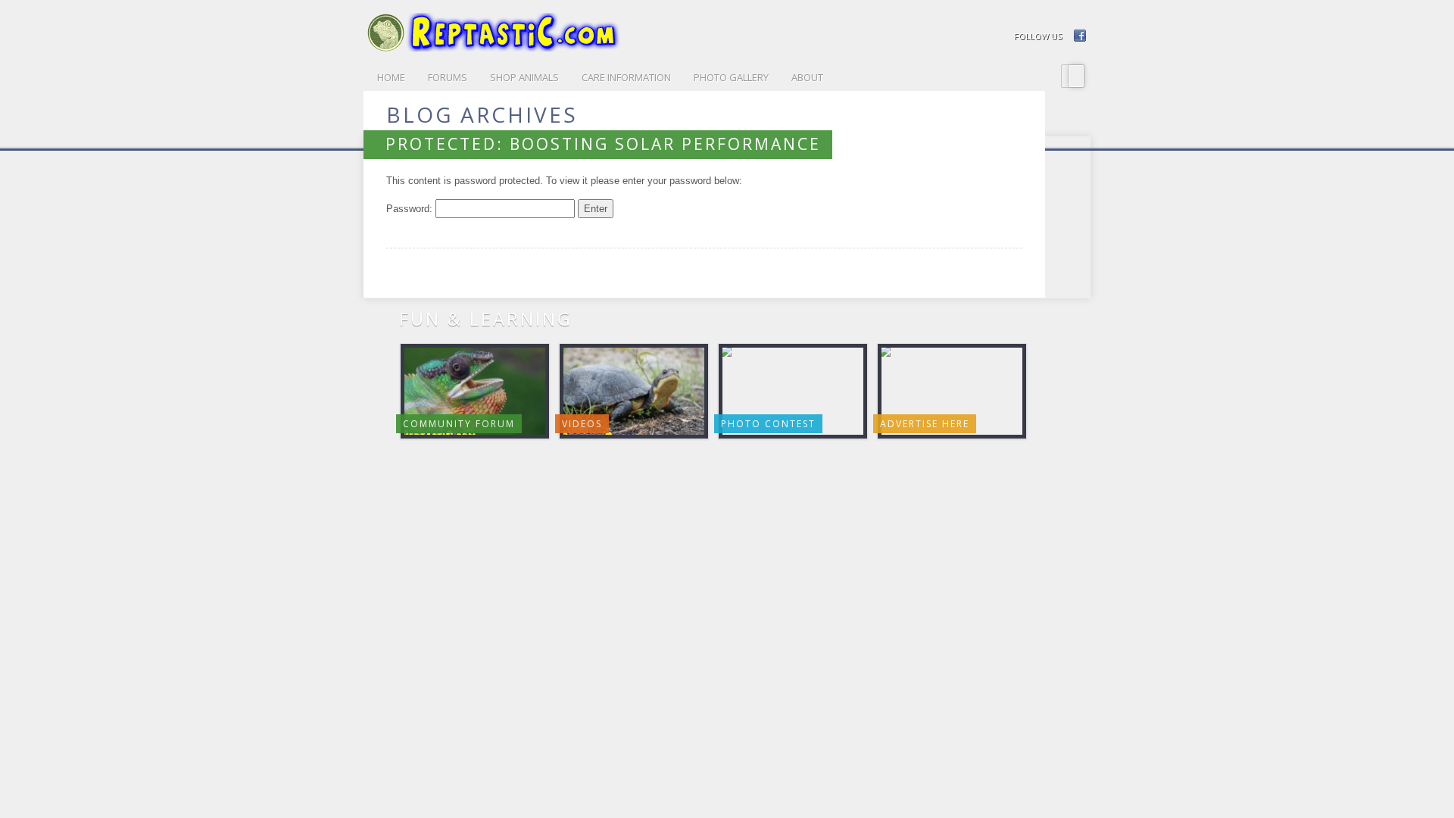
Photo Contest (768, 423)
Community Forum (459, 423)
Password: (410, 208)
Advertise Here (924, 423)
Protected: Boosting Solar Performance (603, 144)
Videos (582, 423)
